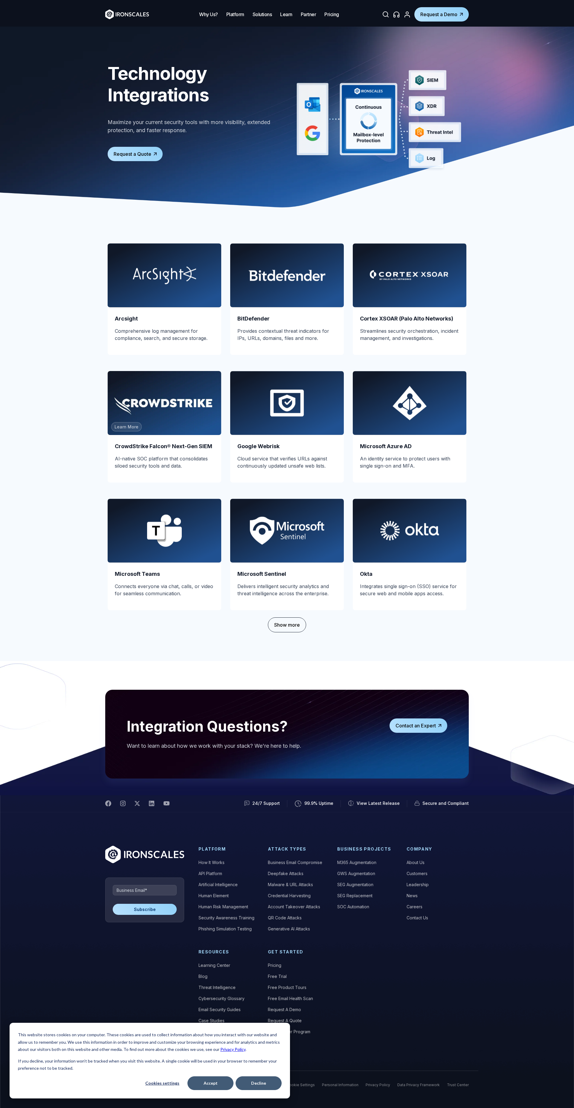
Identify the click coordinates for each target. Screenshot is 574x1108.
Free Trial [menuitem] (277, 976)
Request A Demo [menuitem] (284, 1009)
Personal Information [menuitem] (340, 1085)
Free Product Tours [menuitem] (287, 987)
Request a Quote (132, 154)
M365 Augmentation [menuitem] (356, 862)
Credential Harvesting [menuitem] (289, 895)
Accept (211, 1083)
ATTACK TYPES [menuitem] (287, 848)
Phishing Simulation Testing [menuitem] (225, 928)
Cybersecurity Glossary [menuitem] (222, 998)
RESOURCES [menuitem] (214, 951)
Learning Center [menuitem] (214, 965)
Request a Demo (438, 14)
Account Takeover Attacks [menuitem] (294, 906)
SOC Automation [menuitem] (353, 906)
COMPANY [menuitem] (419, 848)
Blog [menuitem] (203, 976)
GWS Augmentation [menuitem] (356, 873)
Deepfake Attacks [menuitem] (285, 873)
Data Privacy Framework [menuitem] (418, 1085)
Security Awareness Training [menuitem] (226, 917)
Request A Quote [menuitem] (285, 1020)
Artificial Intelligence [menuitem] (218, 884)
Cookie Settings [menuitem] (300, 1085)
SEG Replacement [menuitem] (355, 895)
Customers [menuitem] (417, 873)
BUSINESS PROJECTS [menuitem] (364, 848)
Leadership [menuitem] (418, 884)
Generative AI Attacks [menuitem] (289, 928)
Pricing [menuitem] (274, 965)
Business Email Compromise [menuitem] (295, 862)
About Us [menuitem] (416, 862)
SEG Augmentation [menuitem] (355, 884)
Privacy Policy (232, 1049)
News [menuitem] (412, 895)
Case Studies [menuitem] (212, 1020)
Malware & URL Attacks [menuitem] (290, 884)
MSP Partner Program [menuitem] (289, 1031)
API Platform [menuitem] (210, 873)
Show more (287, 625)
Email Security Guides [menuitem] (220, 1009)
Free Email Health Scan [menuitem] (290, 998)
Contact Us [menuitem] (417, 917)
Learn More (126, 426)
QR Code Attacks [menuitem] (285, 917)
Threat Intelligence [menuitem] (217, 987)
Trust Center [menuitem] (458, 1085)
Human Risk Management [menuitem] (223, 906)
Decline (258, 1083)
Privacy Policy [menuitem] (378, 1085)
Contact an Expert (416, 726)
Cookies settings (162, 1083)
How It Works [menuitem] (212, 862)
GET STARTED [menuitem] (285, 951)
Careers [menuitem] (414, 906)
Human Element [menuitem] (214, 895)
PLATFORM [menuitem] (212, 848)
